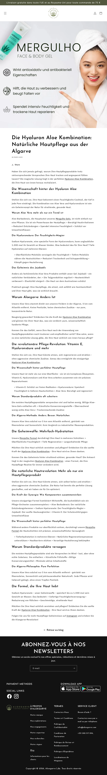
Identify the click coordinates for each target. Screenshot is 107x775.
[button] (5, 13)
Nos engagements (38, 727)
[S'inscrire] (74, 668)
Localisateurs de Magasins (61, 759)
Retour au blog (55, 629)
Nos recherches (37, 739)
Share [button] (17, 165)
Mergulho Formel (28, 438)
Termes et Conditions (63, 718)
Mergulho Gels (63, 218)
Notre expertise (37, 733)
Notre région (36, 744)
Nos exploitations (38, 721)
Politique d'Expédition (64, 752)
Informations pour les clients (39, 758)
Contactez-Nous (61, 712)
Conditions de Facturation (60, 735)
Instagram (72, 615)
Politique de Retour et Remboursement (64, 744)
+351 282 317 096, (85, 733)
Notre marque (36, 715)
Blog (32, 750)
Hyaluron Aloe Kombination (79, 179)
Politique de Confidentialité (60, 725)
